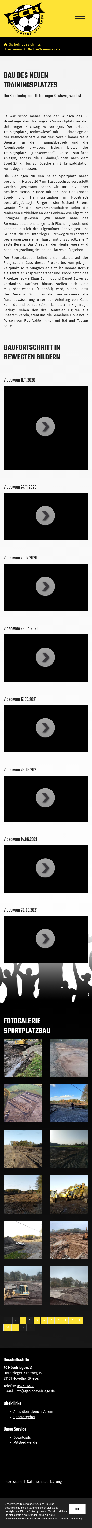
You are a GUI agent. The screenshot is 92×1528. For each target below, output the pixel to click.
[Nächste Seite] (23, 1327)
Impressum (13, 1482)
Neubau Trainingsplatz (44, 49)
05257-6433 (25, 1386)
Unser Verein (13, 49)
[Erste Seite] (8, 1320)
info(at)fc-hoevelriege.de (35, 1391)
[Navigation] (79, 18)
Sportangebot (24, 1417)
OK (77, 1509)
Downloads (22, 1437)
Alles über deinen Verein (33, 1412)
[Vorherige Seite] (15, 1320)
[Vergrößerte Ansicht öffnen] (23, 1058)
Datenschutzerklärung (44, 1482)
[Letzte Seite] (31, 1327)
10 (7, 1327)
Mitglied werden (26, 1443)
